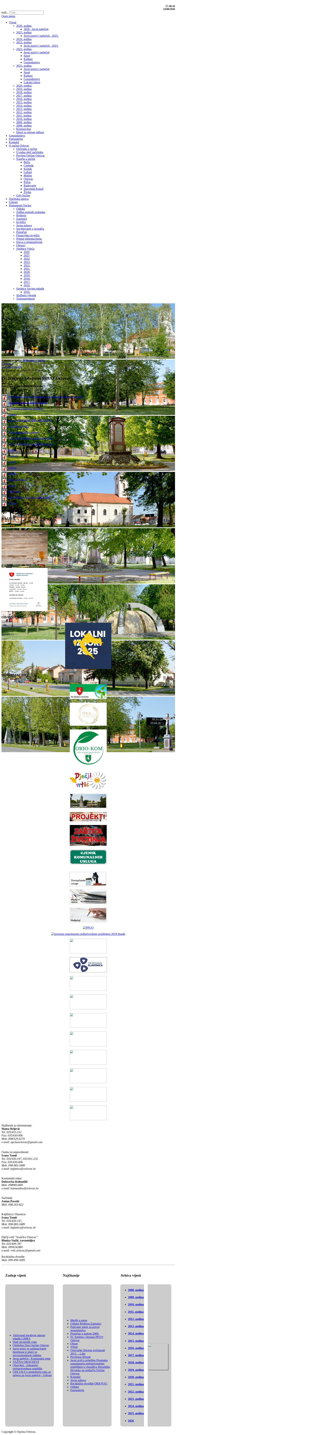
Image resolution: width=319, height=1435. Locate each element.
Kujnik (12, 461)
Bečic (11, 449)
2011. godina (136, 1311)
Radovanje (14, 491)
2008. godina (136, 1290)
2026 (131, 1420)
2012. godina (136, 1319)
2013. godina (136, 1326)
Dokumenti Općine (34, 360)
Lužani (12, 467)
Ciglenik (13, 455)
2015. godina (136, 1340)
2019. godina (136, 1369)
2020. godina (136, 1377)
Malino (12, 473)
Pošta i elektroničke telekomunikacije (30, 420)
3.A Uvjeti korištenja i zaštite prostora (30, 438)
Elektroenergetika (18, 426)
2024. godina (136, 1406)
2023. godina (136, 1398)
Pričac (12, 485)
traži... (5, 12)
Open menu (8, 16)
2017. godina (136, 1355)
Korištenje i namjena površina (25, 408)
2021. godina (136, 1384)
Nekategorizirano (11, 367)
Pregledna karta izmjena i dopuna (27, 402)
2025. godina (136, 1413)
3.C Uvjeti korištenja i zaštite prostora (30, 443)
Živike (12, 503)
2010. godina (136, 1304)
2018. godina (136, 1362)
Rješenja (6, 363)
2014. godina (136, 1333)
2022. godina (136, 1391)
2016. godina (136, 1348)
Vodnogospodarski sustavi (23, 432)
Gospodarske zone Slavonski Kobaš (29, 497)
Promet (12, 414)
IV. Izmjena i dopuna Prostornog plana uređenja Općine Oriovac (45, 396)
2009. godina (136, 1297)
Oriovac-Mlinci (17, 479)
